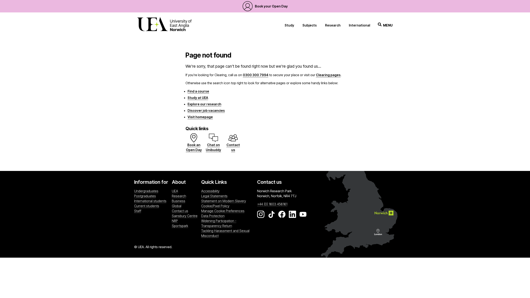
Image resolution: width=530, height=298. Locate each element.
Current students (146, 206)
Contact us (180, 211)
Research (333, 25)
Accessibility (210, 191)
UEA (175, 191)
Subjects (309, 25)
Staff (137, 211)
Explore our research (204, 104)
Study (289, 25)
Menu (388, 25)
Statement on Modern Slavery (223, 201)
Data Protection (213, 216)
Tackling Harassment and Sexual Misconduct (225, 233)
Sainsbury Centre (185, 216)
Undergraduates (146, 191)
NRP (185, 221)
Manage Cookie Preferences (223, 211)
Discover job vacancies (206, 110)
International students (150, 201)
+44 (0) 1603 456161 (272, 204)
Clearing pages (328, 75)
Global (176, 206)
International (359, 25)
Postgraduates (145, 196)
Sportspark (185, 225)
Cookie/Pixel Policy (215, 206)
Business (178, 201)
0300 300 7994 (255, 75)
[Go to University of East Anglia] (164, 25)
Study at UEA (198, 98)
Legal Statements (214, 196)
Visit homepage (200, 117)
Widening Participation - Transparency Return (218, 223)
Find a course (198, 91)
